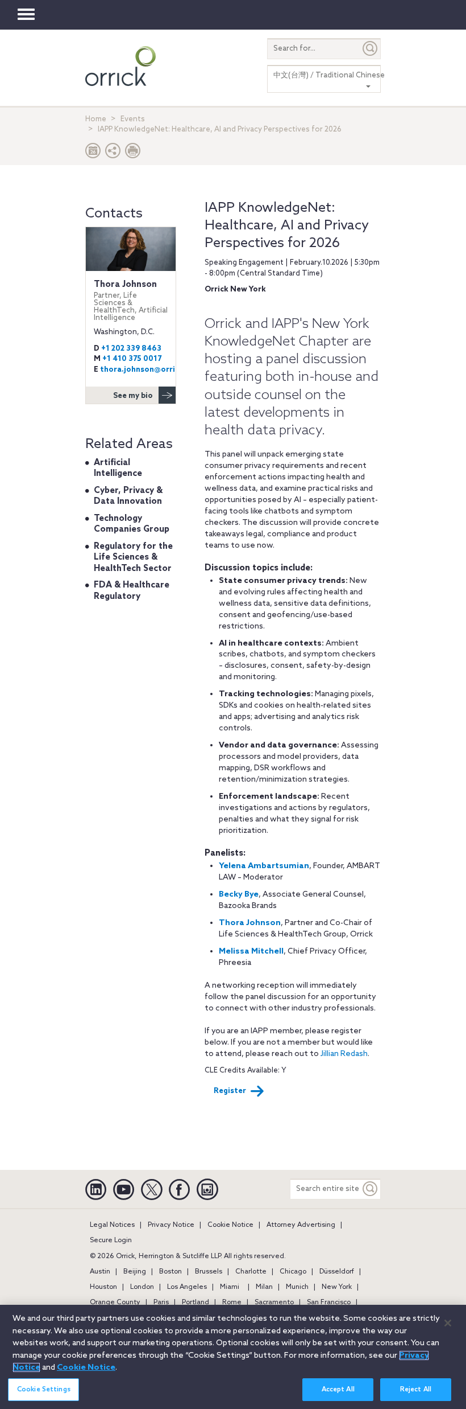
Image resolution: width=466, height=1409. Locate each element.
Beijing (134, 1272)
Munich (297, 1287)
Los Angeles (187, 1287)
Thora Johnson (131, 301)
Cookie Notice (230, 1225)
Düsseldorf (336, 1272)
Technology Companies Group (131, 524)
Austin (100, 1272)
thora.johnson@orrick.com (151, 369)
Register (230, 1091)
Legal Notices (112, 1225)
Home (95, 119)
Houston (103, 1287)
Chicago (293, 1272)
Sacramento (274, 1303)
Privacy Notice (171, 1225)
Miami (229, 1287)
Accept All (338, 1390)
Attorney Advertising (301, 1225)
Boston (170, 1272)
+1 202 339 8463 (131, 348)
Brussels (208, 1272)
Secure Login (111, 1240)
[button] (113, 153)
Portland (195, 1303)
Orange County (115, 1303)
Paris (161, 1303)
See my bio (133, 396)
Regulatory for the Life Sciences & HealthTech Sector (133, 557)
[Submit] (370, 48)
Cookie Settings (43, 1390)
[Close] (447, 1323)
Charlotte (251, 1272)
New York (337, 1287)
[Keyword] (370, 1189)
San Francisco (329, 1303)
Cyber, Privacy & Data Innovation (128, 496)
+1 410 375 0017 (131, 359)
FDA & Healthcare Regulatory (131, 591)
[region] (233, 1357)
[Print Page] (133, 153)
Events (132, 119)
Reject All (415, 1390)
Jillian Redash (344, 1054)
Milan (264, 1287)
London (142, 1287)
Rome (232, 1303)
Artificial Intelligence (118, 468)
